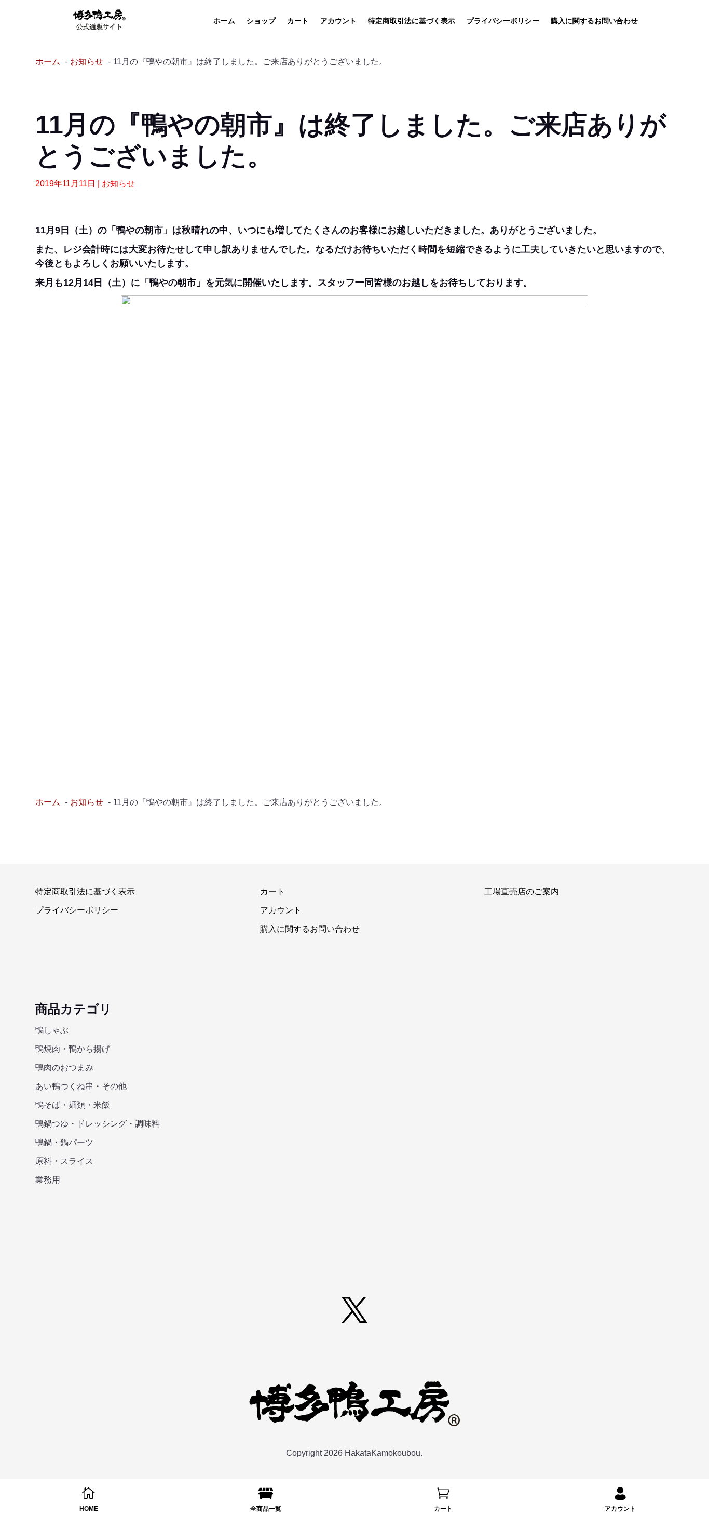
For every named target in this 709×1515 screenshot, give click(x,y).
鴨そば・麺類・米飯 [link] (72, 1105)
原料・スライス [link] (64, 1161)
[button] (354, 1310)
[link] (99, 20)
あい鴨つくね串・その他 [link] (81, 1086)
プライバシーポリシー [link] (503, 21)
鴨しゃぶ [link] (52, 1030)
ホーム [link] (224, 21)
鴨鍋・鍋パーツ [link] (64, 1142)
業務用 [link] (47, 1179)
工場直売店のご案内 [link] (521, 891)
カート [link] (298, 21)
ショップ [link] (261, 21)
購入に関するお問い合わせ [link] (594, 21)
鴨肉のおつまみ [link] (64, 1067)
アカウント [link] (338, 21)
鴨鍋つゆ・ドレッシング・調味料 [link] (97, 1123)
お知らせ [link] (118, 183)
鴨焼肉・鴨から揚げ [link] (72, 1048)
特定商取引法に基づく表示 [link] (411, 21)
